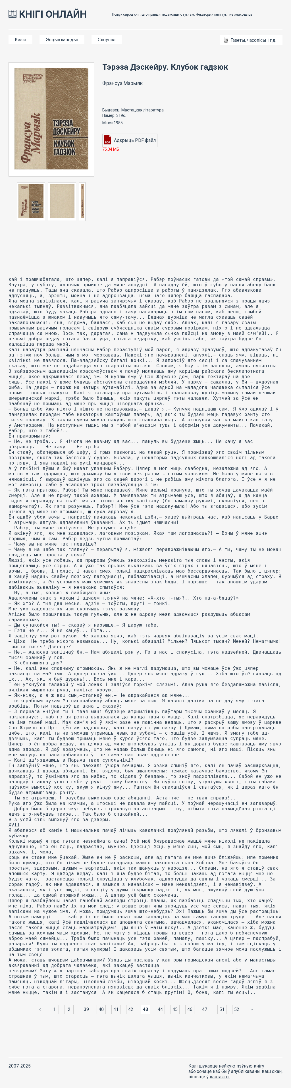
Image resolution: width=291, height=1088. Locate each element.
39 (86, 1009)
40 (101, 1009)
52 (236, 1009)
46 (189, 1009)
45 (175, 1009)
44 (160, 1009)
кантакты (220, 1076)
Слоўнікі (106, 39)
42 (130, 1009)
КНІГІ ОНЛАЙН (51, 14)
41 (116, 1009)
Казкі (20, 39)
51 (222, 1009)
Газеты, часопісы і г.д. (253, 40)
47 (204, 1009)
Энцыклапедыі (62, 39)
